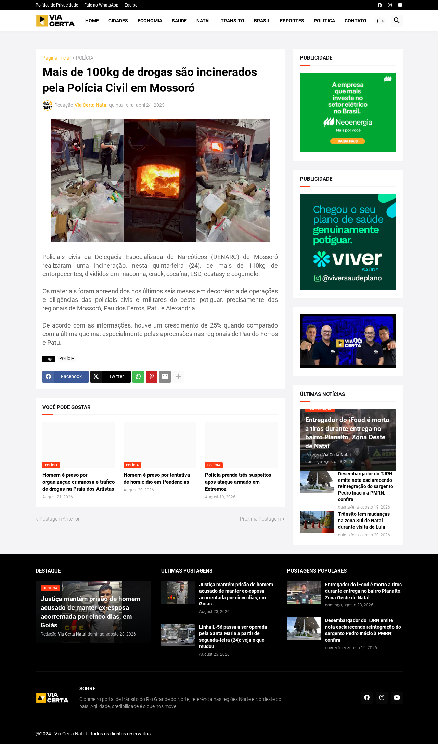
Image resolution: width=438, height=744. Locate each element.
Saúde (179, 20)
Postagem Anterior (60, 519)
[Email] (165, 377)
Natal (203, 20)
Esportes (292, 20)
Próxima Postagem (260, 519)
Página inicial (56, 58)
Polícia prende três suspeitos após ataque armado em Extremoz (238, 482)
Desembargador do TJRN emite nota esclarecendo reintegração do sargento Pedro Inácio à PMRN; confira (365, 486)
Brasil (262, 20)
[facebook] (380, 5)
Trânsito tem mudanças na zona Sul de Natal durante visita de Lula (364, 520)
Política (324, 20)
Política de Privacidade (57, 5)
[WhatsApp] (138, 377)
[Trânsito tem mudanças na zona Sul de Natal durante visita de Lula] (317, 522)
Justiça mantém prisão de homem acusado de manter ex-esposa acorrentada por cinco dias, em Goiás (236, 594)
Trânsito (232, 20)
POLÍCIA (84, 58)
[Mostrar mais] (178, 377)
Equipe (131, 5)
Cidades (118, 20)
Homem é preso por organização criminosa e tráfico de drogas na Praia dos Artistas (78, 482)
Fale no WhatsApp (101, 5)
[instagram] (390, 5)
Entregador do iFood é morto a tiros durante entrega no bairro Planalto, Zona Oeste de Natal (363, 591)
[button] (380, 20)
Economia (150, 20)
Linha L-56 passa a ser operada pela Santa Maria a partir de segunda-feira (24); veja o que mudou (233, 636)
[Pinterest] (151, 377)
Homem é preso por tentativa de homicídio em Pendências (157, 478)
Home (92, 20)
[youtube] (400, 5)
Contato (355, 20)
